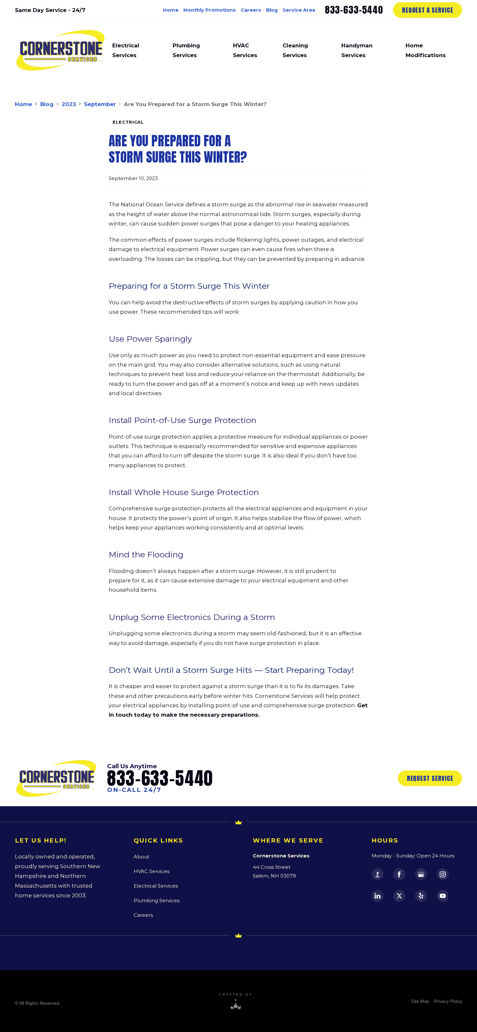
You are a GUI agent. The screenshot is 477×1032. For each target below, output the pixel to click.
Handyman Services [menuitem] (357, 50)
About (141, 857)
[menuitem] (420, 1001)
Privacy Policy (448, 1001)
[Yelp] (421, 896)
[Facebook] (399, 874)
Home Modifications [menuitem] (426, 50)
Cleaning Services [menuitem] (295, 50)
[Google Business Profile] (421, 874)
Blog (272, 10)
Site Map (420, 1001)
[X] (399, 896)
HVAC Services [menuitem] (245, 50)
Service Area (299, 10)
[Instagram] (443, 874)
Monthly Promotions (209, 10)
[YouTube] (443, 896)
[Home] (60, 50)
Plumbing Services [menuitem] (186, 50)
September (100, 104)
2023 (69, 104)
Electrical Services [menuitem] (125, 50)
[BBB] (378, 874)
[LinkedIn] (378, 896)
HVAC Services (151, 871)
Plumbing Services (156, 901)
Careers (251, 10)
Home (170, 10)
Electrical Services (156, 886)
